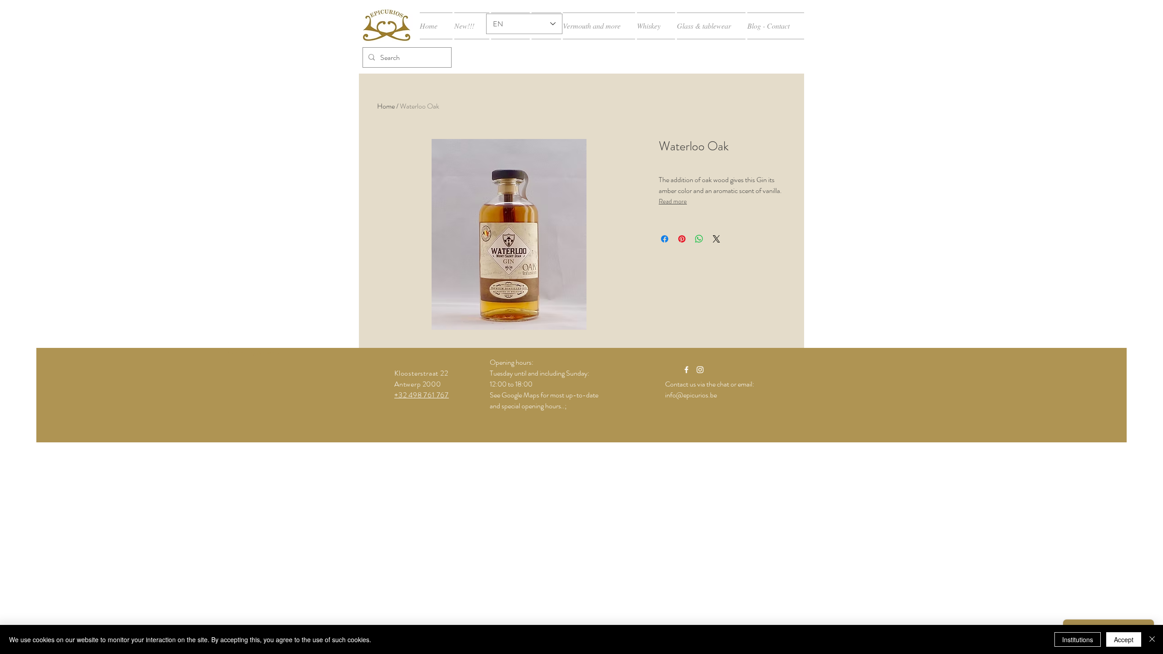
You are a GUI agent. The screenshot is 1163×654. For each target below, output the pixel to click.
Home (386, 106)
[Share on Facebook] (664, 238)
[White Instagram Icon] (700, 369)
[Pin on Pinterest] (681, 238)
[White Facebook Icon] (686, 369)
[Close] (1152, 639)
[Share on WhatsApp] (699, 238)
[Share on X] (716, 238)
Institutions (1077, 639)
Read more (673, 201)
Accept (1123, 639)
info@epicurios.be (691, 395)
